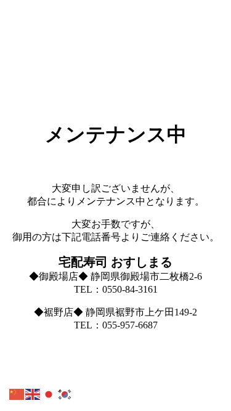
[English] (33, 393)
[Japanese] (49, 393)
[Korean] (65, 393)
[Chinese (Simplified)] (17, 393)
